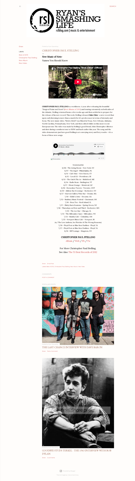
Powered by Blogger (69, 471)
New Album (23, 60)
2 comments (51, 457)
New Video (23, 63)
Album (69, 241)
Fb (83, 241)
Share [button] (21, 46)
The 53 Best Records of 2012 (83, 252)
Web (77, 241)
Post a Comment (48, 277)
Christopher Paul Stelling (28, 58)
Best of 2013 (23, 55)
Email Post (50, 263)
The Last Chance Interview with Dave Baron (72, 347)
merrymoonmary (73, 475)
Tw (88, 241)
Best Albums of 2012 (72, 109)
